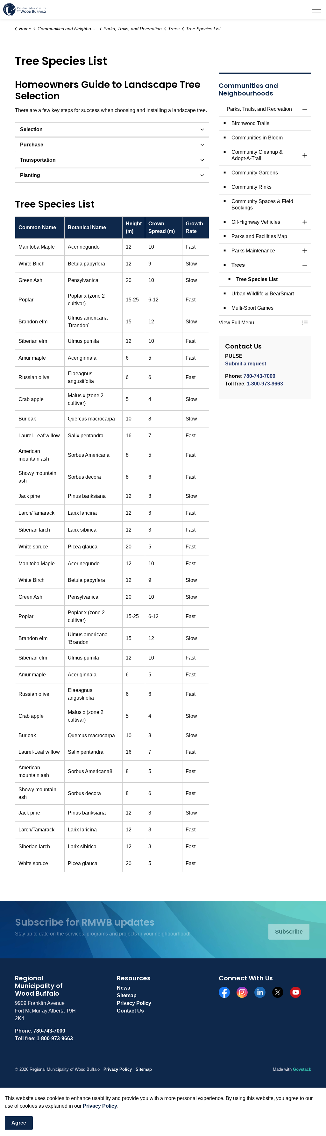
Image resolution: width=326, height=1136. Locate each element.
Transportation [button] (38, 160)
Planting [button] (30, 175)
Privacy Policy (100, 1106)
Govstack (302, 1069)
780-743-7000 (259, 376)
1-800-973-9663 (265, 383)
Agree (18, 1122)
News (123, 988)
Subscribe (289, 931)
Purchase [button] (31, 144)
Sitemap (127, 995)
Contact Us (130, 1010)
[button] (258, 323)
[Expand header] (316, 9)
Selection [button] (31, 129)
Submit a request (245, 363)
